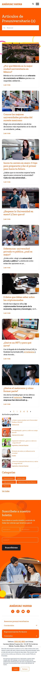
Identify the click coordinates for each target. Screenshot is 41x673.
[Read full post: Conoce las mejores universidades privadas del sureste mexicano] (20, 101)
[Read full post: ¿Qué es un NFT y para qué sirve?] (20, 329)
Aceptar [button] (16, 669)
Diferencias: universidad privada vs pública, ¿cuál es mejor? (17, 251)
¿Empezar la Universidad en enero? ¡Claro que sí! (18, 213)
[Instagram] (18, 611)
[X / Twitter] (28, 611)
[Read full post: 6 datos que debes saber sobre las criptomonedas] (20, 283)
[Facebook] (12, 611)
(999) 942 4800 (19, 642)
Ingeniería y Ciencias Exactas (20, 445)
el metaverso (29, 352)
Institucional (15, 424)
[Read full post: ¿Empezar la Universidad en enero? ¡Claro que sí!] (20, 198)
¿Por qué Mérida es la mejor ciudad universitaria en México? (17, 68)
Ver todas (6, 491)
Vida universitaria (9, 482)
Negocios (6, 486)
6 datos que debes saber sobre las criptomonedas (19, 298)
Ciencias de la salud (17, 435)
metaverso (18, 397)
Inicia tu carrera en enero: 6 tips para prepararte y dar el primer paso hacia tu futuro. (20, 165)
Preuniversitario (8, 478)
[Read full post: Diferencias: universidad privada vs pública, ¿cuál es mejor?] (20, 235)
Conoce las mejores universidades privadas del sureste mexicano (17, 117)
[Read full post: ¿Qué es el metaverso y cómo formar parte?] (20, 374)
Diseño (14, 455)
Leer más (6, 85)
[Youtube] (23, 611)
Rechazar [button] (25, 669)
